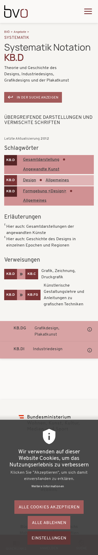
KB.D (10, 160)
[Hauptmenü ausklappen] (88, 11)
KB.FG (32, 295)
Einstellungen (49, 538)
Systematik (17, 38)
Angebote (20, 32)
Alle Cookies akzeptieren (49, 507)
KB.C (31, 274)
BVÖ (7, 32)
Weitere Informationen (47, 486)
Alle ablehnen (49, 523)
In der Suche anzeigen (38, 97)
